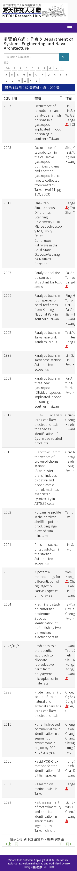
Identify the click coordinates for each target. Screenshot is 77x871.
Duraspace (62, 860)
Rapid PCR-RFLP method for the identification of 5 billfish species (47, 768)
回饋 (51, 867)
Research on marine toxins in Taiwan (45, 788)
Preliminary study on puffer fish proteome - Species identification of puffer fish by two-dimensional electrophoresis (48, 620)
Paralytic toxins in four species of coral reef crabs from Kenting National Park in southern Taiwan (47, 307)
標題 (37, 98)
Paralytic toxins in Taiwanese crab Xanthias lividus (47, 337)
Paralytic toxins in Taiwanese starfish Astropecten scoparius (48, 362)
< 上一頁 (11, 92)
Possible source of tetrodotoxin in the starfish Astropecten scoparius (47, 553)
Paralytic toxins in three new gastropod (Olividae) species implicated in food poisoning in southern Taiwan (47, 392)
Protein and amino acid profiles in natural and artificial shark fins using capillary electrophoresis (48, 704)
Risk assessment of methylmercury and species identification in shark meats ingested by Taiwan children (47, 816)
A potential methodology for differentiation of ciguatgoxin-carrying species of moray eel (47, 583)
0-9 (7, 68)
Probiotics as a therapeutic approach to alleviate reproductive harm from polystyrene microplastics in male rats (46, 664)
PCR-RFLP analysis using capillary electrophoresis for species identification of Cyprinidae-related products (48, 428)
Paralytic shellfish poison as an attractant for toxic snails (48, 279)
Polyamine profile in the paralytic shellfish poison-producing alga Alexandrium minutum (47, 524)
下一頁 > (65, 92)
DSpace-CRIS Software (20, 860)
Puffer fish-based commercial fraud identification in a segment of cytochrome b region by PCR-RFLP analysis (47, 738)
